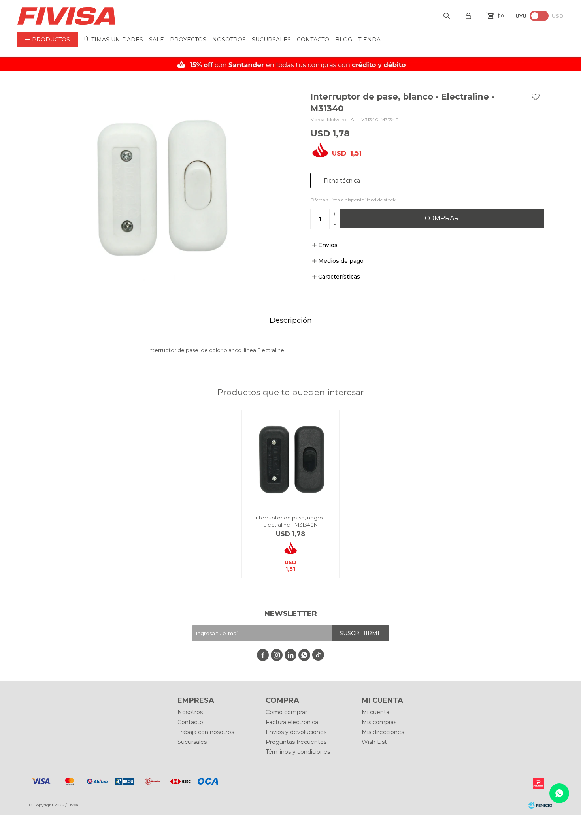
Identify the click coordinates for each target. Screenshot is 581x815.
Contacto (313, 39)
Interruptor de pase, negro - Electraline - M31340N (290, 521)
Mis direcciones (383, 732)
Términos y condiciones (298, 751)
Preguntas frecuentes (296, 741)
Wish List (374, 741)
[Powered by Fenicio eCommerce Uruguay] (540, 805)
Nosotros (229, 39)
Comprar (442, 218)
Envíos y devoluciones (296, 732)
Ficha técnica (342, 180)
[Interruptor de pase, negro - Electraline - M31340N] (290, 459)
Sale (156, 39)
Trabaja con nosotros (205, 732)
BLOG (343, 39)
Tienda (369, 39)
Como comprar (286, 712)
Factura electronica (292, 722)
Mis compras (379, 722)
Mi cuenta (375, 712)
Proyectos (188, 39)
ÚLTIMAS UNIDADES (113, 39)
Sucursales (271, 39)
